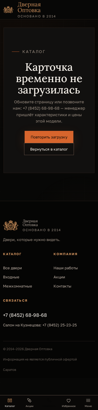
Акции (59, 277)
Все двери (12, 268)
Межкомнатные (17, 286)
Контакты (62, 286)
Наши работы (66, 268)
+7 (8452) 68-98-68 (41, 108)
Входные (11, 277)
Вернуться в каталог (49, 149)
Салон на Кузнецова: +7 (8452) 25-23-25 (40, 325)
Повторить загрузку (49, 137)
